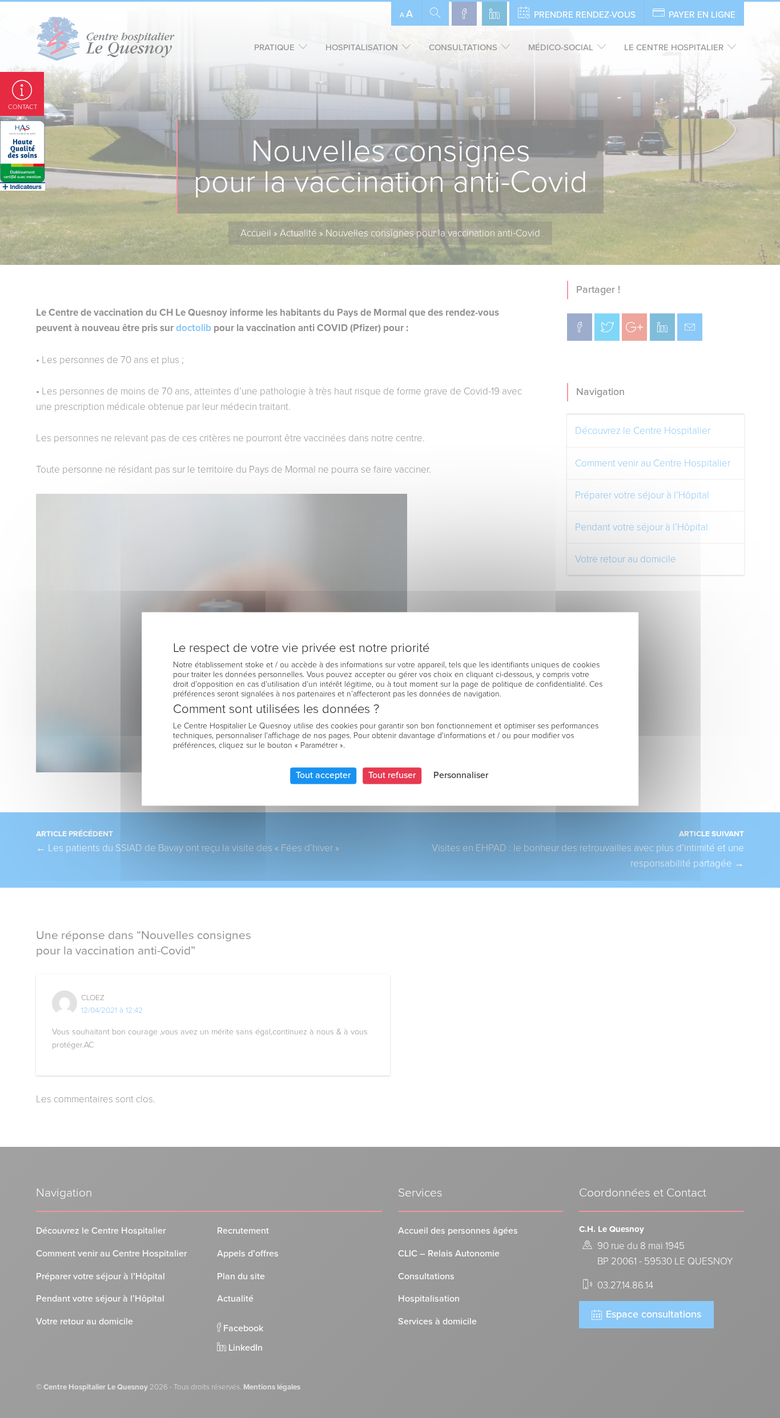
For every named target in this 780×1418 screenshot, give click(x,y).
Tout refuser (392, 775)
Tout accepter (323, 775)
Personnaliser (460, 775)
